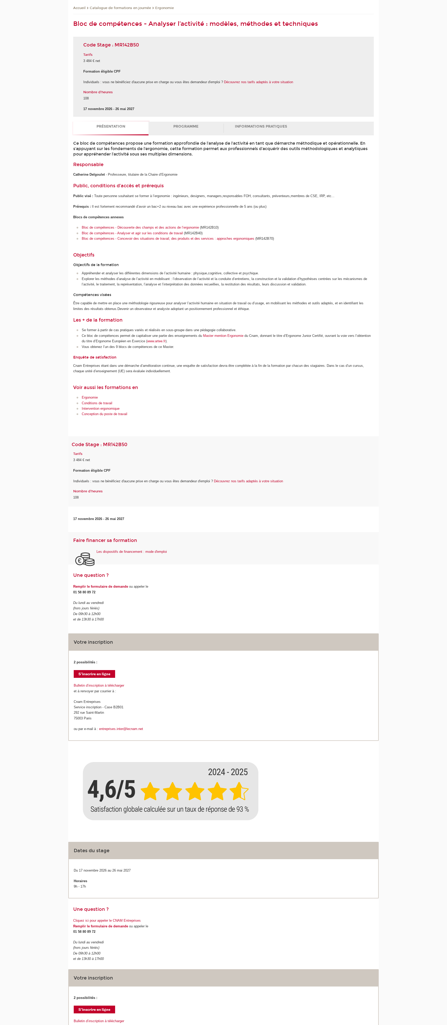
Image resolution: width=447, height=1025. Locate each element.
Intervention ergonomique (101, 408)
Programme (185, 126)
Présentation (110, 126)
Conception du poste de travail (104, 414)
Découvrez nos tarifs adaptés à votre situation (258, 82)
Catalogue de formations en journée (120, 8)
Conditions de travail (97, 403)
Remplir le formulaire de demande (100, 586)
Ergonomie (164, 8)
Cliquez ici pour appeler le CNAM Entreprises (107, 920)
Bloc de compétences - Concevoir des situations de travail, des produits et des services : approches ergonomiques (168, 238)
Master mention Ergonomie (223, 336)
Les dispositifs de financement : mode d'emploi (131, 552)
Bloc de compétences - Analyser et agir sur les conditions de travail (133, 233)
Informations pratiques (261, 126)
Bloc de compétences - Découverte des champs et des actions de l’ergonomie (141, 227)
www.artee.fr (156, 341)
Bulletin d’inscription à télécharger (99, 685)
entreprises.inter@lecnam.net (121, 729)
